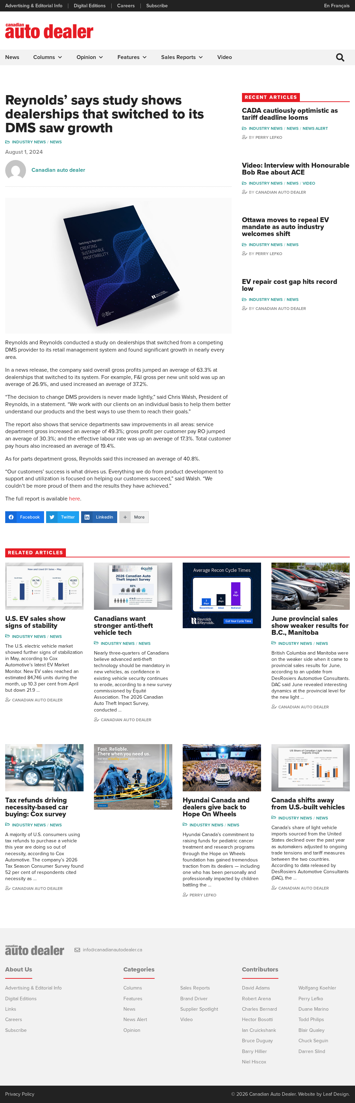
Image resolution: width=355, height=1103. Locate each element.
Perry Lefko (269, 137)
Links (10, 1009)
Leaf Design (336, 1094)
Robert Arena (256, 998)
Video (224, 57)
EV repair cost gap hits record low (289, 285)
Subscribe (157, 5)
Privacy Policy (19, 1094)
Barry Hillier (254, 1051)
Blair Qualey (311, 1030)
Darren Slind (311, 1051)
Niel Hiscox (254, 1061)
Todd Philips (311, 1019)
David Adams (256, 988)
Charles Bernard (259, 1009)
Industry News (29, 142)
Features (129, 57)
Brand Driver (194, 998)
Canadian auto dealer (58, 170)
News (12, 57)
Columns (44, 57)
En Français (337, 6)
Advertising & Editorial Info (33, 5)
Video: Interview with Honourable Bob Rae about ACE (295, 169)
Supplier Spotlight (199, 1009)
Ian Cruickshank (259, 1030)
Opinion (86, 57)
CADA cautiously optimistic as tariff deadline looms (290, 114)
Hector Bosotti (257, 1019)
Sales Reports (178, 57)
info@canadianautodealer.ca (112, 950)
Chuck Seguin (313, 1040)
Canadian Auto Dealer (281, 192)
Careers (126, 5)
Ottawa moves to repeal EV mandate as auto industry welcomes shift (285, 227)
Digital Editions (90, 5)
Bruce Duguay (257, 1040)
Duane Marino (313, 1009)
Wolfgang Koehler (317, 988)
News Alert (315, 128)
